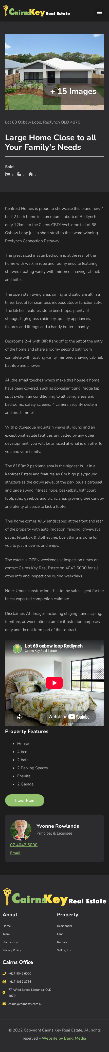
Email (15, 853)
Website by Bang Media (64, 1038)
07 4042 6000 (24, 845)
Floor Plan (24, 800)
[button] (99, 12)
